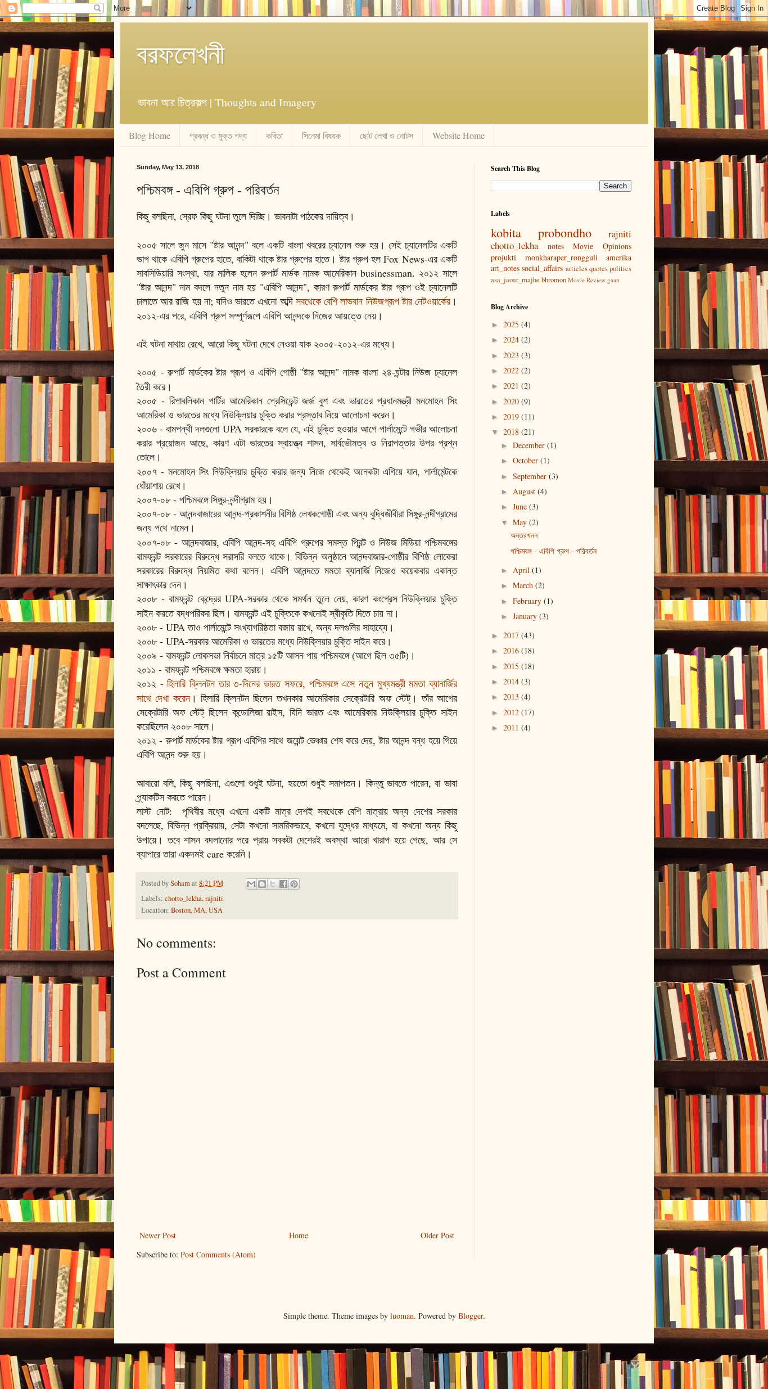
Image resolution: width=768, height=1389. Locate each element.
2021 (512, 385)
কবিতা (274, 135)
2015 (512, 666)
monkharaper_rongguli (561, 257)
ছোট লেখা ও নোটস (386, 135)
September (531, 476)
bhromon (553, 280)
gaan (613, 280)
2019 (512, 416)
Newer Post (157, 1235)
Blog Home (149, 135)
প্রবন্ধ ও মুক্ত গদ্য (218, 135)
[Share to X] (272, 884)
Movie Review (587, 280)
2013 (512, 696)
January (526, 616)
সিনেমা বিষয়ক (321, 135)
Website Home (458, 135)
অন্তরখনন (524, 535)
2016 (512, 650)
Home (298, 1235)
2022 (512, 370)
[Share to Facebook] (283, 884)
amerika (618, 257)
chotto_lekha (183, 898)
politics (620, 268)
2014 (512, 681)
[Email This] (251, 884)
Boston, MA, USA (197, 910)
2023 (512, 355)
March (524, 585)
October (526, 460)
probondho (564, 232)
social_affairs (542, 268)
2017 (512, 635)
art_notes (505, 268)
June (521, 506)
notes (556, 246)
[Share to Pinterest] (294, 884)
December (530, 445)
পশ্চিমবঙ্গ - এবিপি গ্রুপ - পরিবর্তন (554, 550)
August (525, 491)
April (522, 570)
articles (577, 268)
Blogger (470, 1315)
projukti (503, 257)
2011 (512, 727)
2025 (512, 324)
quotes (598, 268)
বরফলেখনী (181, 53)
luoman (402, 1315)
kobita (506, 232)
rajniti (214, 898)
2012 (512, 712)
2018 (512, 431)
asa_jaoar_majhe (515, 280)
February (528, 601)
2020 (512, 401)
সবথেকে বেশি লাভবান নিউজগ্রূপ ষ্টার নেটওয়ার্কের (373, 301)
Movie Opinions (602, 246)
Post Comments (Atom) (218, 1254)
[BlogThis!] (262, 884)
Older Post (437, 1235)
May (521, 522)
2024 (512, 339)
